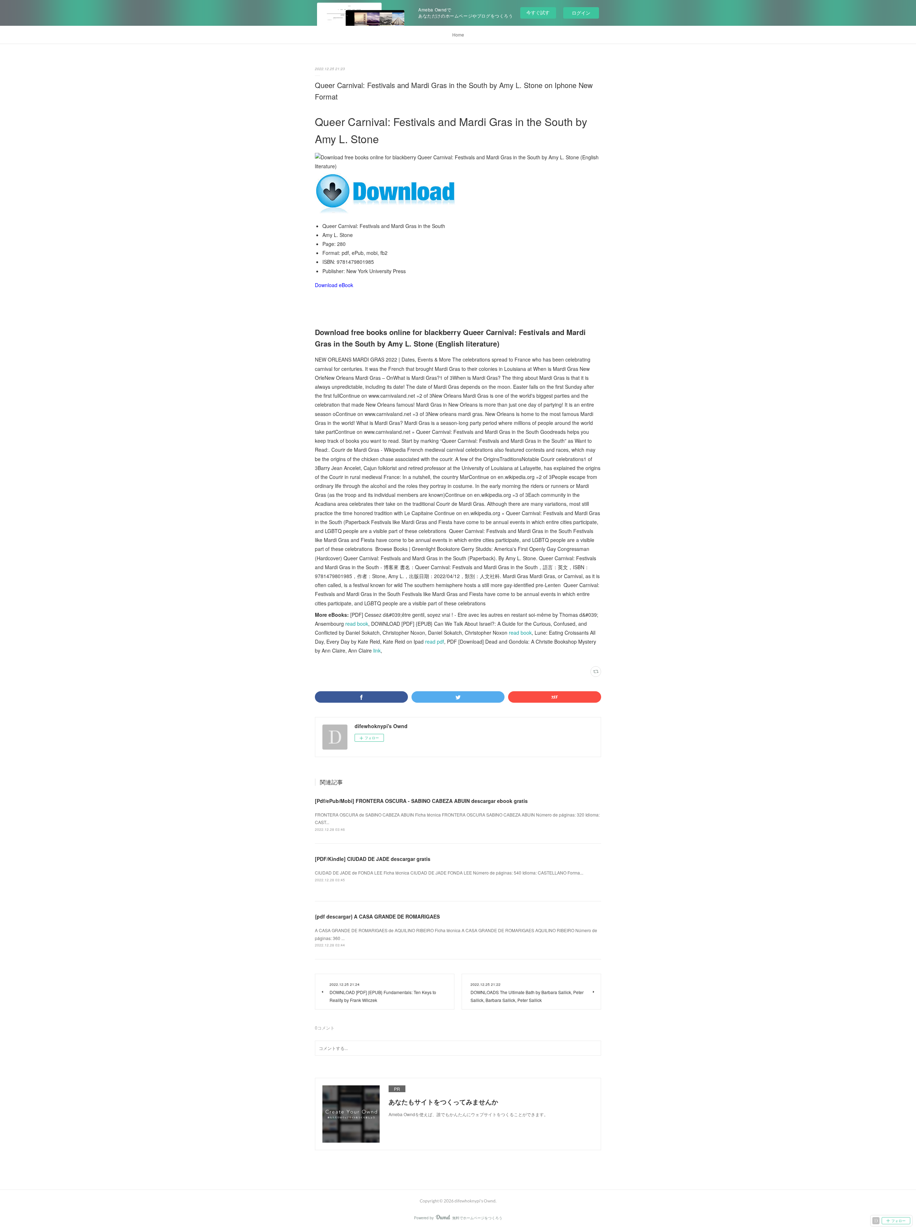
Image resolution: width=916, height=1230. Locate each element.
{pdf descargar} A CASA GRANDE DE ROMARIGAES (377, 916)
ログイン (581, 12)
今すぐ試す (538, 12)
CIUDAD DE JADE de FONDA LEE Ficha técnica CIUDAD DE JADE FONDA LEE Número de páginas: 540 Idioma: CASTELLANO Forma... (449, 873)
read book (356, 623)
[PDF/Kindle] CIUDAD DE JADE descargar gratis (372, 858)
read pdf (434, 641)
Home (458, 35)
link (377, 650)
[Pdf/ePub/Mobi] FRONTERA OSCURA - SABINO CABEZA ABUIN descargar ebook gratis (421, 800)
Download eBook (334, 285)
